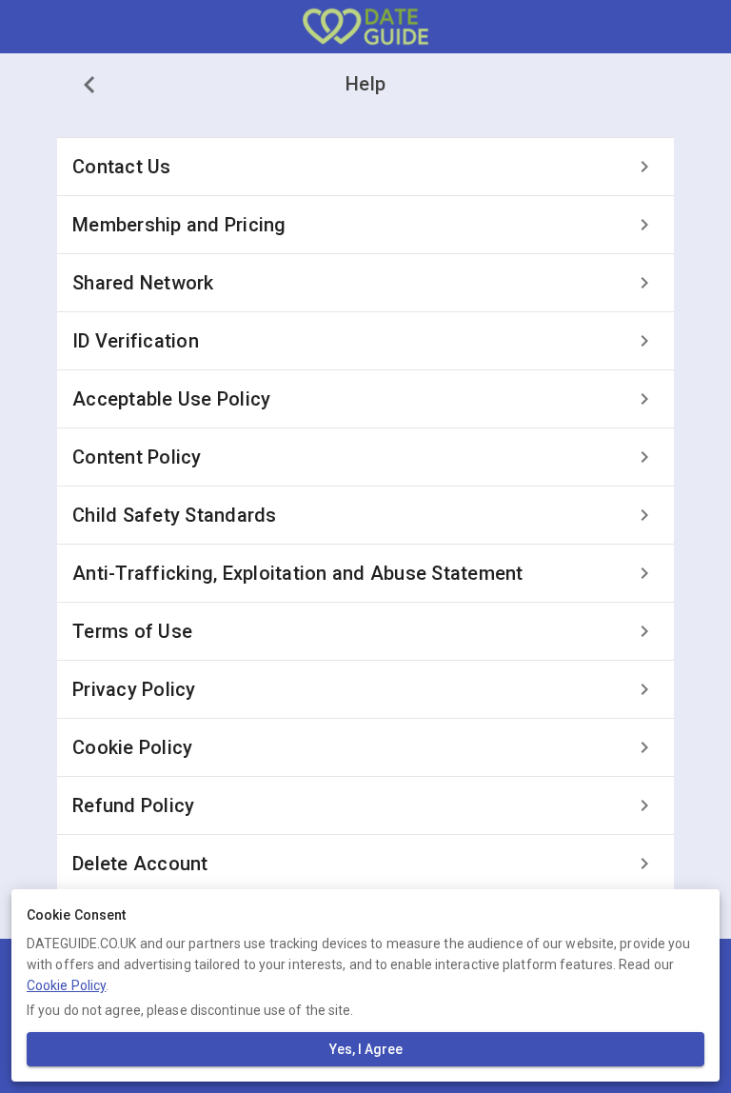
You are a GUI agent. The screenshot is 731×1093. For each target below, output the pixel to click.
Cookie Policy (66, 985)
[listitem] (365, 166)
